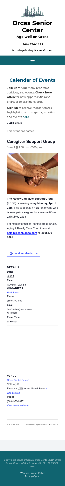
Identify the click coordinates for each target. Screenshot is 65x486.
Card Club (14, 424)
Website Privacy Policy (32, 473)
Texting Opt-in (32, 476)
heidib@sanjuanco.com (22, 233)
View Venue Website (17, 405)
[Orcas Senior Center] (32, 11)
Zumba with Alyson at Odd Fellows (40, 424)
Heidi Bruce (13, 292)
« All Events (14, 123)
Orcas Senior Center (32, 26)
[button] (32, 60)
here (25, 117)
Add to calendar (24, 253)
